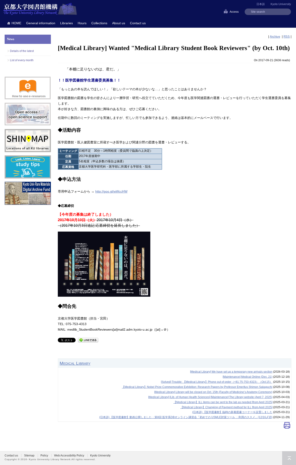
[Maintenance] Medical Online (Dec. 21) (247, 376)
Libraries (66, 23)
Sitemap (29, 455)
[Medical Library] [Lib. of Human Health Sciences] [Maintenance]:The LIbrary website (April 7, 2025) (210, 397)
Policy (44, 455)
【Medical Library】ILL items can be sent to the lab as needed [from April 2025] (222, 402)
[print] (287, 426)
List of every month (22, 60)
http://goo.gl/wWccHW (111, 191)
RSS (287, 36)
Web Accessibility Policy (69, 455)
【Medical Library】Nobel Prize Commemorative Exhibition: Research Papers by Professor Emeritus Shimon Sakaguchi (197, 387)
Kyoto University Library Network (40, 9)
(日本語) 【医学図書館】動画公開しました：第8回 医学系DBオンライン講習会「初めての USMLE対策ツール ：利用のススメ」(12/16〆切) (185, 417)
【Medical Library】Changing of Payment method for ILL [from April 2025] (226, 407)
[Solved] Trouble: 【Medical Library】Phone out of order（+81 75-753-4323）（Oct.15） (216, 381)
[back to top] (289, 458)
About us (118, 23)
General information (40, 23)
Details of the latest (22, 51)
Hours (82, 23)
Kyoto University (281, 4)
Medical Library (75, 363)
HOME (16, 23)
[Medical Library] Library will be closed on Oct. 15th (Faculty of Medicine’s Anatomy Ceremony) (213, 392)
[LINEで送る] (88, 339)
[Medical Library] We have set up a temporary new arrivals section (231, 371)
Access (234, 11)
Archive (275, 36)
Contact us (138, 23)
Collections (99, 23)
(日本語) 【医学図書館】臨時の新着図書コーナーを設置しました (232, 412)
